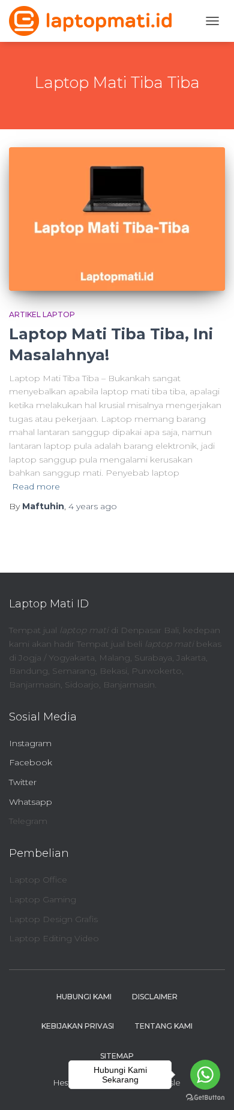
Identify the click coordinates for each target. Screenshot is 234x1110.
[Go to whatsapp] (205, 1075)
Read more (36, 486)
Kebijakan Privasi (77, 1025)
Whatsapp (30, 801)
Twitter (23, 782)
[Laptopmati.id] (95, 21)
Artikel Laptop (42, 314)
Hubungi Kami (84, 996)
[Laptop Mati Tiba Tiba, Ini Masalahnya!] (117, 219)
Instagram (30, 743)
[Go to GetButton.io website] (205, 1098)
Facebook (30, 762)
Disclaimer (155, 996)
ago (92, 506)
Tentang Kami (163, 1025)
